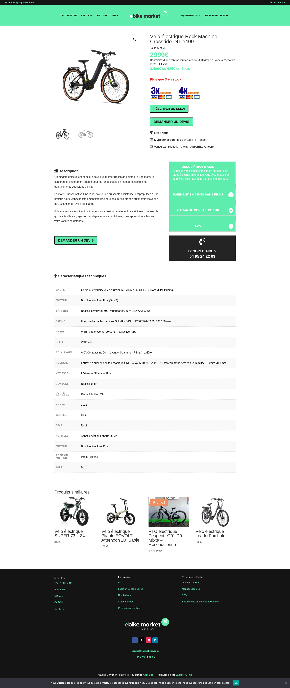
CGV (184, 595)
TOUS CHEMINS (63, 583)
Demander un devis (171, 122)
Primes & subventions (129, 608)
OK (236, 682)
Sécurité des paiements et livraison (200, 601)
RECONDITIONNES (107, 15)
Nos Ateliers (124, 595)
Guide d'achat (125, 601)
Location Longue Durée (130, 588)
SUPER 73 (60, 608)
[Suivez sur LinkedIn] (155, 640)
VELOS (85, 15)
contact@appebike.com (145, 651)
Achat (121, 582)
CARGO (58, 602)
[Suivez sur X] (141, 640)
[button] (135, 39)
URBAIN (58, 596)
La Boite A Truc (184, 674)
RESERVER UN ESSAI (217, 15)
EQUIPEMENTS (189, 15)
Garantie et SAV (190, 582)
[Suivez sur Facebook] (135, 640)
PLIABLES (59, 589)
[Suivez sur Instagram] (148, 640)
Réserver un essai (169, 108)
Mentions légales (191, 588)
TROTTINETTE (68, 15)
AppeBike (148, 674)
